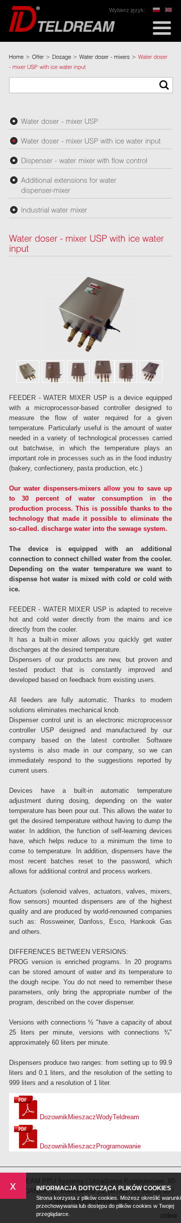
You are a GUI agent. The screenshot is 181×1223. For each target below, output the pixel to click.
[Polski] (156, 10)
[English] (168, 10)
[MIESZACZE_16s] (103, 371)
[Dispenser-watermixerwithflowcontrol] (90, 160)
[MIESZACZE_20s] (53, 371)
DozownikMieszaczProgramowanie (89, 1146)
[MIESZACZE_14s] (151, 371)
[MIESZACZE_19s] (78, 371)
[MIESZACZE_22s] (28, 371)
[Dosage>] (65, 57)
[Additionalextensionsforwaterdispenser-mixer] (90, 185)
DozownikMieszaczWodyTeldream (88, 1117)
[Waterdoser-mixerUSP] (90, 121)
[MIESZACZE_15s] (126, 371)
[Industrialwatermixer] (90, 210)
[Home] (16, 57)
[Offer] (38, 57)
